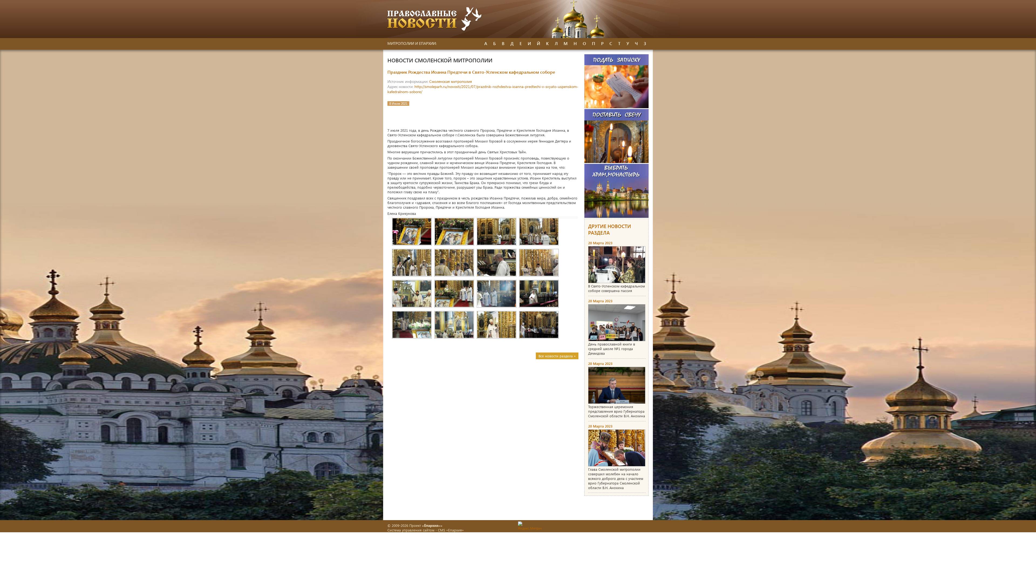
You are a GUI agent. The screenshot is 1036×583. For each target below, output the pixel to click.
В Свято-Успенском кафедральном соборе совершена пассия (616, 288)
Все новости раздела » (557, 356)
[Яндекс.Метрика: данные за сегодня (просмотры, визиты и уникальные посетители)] (530, 525)
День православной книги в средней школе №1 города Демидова (611, 348)
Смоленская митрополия (450, 81)
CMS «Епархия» (451, 530)
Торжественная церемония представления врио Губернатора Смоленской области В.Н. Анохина (616, 411)
